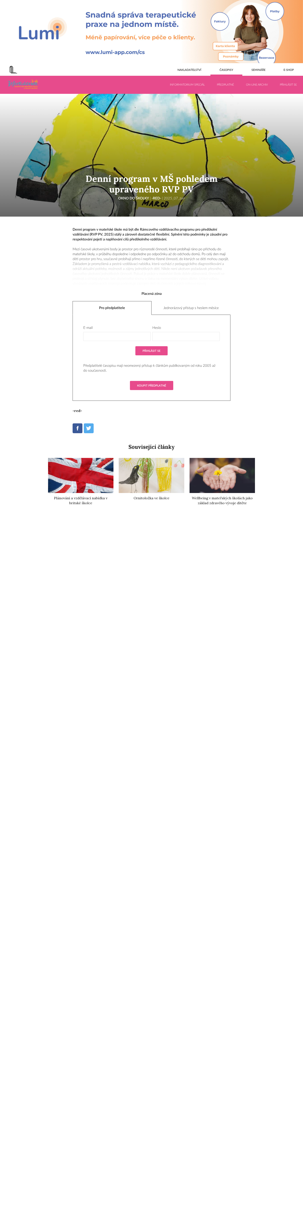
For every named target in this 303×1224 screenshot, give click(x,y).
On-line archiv (257, 84)
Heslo (156, 328)
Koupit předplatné (151, 385)
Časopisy (226, 70)
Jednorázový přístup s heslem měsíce (191, 308)
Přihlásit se (288, 84)
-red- (156, 198)
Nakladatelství (189, 70)
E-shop (289, 70)
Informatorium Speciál (187, 84)
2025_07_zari (174, 198)
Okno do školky (133, 198)
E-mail (88, 328)
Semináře (258, 70)
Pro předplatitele (112, 308)
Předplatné (225, 84)
